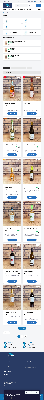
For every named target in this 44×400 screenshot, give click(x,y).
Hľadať (27, 5)
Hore (7, 332)
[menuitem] (5, 9)
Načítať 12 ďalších (22, 328)
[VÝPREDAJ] (12, 130)
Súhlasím (35, 392)
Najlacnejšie (6, 68)
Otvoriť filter (7, 72)
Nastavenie (8, 398)
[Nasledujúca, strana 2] (22, 336)
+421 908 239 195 (7, 386)
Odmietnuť (28, 392)
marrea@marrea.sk (7, 383)
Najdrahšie (13, 68)
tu (14, 395)
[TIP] (12, 172)
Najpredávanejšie (21, 68)
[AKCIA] (12, 89)
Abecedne (29, 68)
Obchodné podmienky (6, 1)
